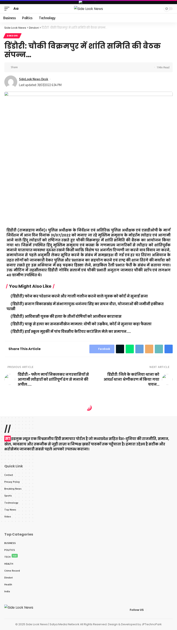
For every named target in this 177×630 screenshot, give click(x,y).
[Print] (42, 67)
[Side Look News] (88, 9)
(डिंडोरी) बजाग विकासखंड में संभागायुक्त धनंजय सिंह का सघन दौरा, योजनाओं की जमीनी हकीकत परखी (85, 306)
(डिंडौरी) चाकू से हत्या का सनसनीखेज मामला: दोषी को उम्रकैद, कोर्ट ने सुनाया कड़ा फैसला (81, 324)
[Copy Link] (36, 67)
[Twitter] (154, 610)
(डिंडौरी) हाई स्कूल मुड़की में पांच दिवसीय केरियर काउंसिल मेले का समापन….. (71, 331)
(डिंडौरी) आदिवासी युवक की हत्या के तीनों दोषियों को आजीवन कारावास (66, 316)
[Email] (149, 349)
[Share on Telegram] (139, 349)
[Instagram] (170, 610)
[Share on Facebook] (22, 67)
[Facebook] (149, 610)
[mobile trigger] (8, 8)
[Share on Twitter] (29, 67)
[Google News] (165, 610)
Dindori (12, 35)
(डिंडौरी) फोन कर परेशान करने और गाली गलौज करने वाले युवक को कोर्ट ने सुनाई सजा (79, 296)
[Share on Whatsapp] (130, 349)
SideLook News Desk (33, 79)
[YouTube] (160, 610)
